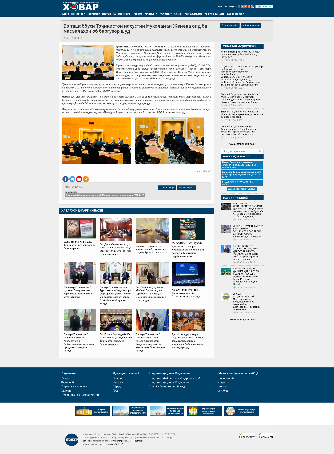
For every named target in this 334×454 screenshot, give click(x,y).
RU (221, 7)
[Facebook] (65, 179)
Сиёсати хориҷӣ (122, 13)
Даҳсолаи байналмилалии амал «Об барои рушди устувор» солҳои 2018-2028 (105, 195)
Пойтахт (106, 13)
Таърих (66, 378)
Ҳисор (222, 386)
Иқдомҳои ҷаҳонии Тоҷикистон (169, 373)
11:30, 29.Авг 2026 (244, 239)
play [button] (259, 6)
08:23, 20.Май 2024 (232, 88)
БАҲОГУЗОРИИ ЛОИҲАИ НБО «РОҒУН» (237, 183)
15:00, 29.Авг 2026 (244, 219)
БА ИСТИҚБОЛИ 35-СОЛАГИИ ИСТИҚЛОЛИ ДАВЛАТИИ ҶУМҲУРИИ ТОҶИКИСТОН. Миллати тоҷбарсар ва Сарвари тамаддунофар (246, 252)
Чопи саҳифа (230, 25)
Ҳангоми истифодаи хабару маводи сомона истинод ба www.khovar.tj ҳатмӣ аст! (240, 54)
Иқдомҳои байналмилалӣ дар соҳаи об (174, 378)
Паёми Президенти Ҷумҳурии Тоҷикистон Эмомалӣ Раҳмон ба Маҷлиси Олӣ (239, 165)
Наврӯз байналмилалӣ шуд (167, 386)
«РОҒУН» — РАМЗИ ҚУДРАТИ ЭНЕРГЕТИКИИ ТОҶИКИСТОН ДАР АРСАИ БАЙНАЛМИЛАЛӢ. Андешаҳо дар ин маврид (248, 231)
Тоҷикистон (68, 373)
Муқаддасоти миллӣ (126, 373)
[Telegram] (72, 179)
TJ (218, 7)
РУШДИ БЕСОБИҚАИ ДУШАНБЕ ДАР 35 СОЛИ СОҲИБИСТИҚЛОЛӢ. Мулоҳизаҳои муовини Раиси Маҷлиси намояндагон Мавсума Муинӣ (246, 276)
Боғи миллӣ (226, 378)
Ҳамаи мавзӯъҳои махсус (241, 189)
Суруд (117, 386)
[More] (86, 179)
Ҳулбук (223, 390)
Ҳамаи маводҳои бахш (242, 143)
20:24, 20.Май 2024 (232, 60)
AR (230, 7)
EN (226, 7)
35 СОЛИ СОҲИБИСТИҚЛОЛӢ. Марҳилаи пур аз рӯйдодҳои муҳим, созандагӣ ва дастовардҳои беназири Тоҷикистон (246, 301)
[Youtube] (79, 179)
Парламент (94, 13)
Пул (115, 390)
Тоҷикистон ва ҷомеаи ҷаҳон (80, 395)
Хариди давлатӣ (193, 13)
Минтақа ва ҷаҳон (215, 13)
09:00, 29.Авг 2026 (244, 262)
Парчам (118, 382)
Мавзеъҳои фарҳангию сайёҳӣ (238, 373)
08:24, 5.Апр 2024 (231, 105)
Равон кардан (250, 25)
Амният (138, 13)
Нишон (117, 378)
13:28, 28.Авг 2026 (244, 287)
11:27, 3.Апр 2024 (231, 137)
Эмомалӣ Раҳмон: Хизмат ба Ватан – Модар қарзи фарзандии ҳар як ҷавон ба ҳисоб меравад (242, 114)
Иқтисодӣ (67, 382)
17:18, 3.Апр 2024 (231, 120)
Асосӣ (65, 13)
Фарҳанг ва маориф (74, 386)
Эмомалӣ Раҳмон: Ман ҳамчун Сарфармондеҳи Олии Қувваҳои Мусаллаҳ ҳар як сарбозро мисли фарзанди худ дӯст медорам (239, 130)
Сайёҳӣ (178, 13)
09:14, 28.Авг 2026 (244, 312)
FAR (235, 7)
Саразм (223, 382)
